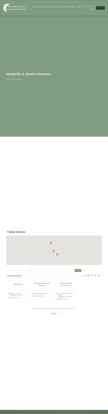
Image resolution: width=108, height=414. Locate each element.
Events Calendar (47, 308)
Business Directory (38, 308)
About (33, 6)
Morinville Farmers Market (69, 6)
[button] (57, 254)
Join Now (72, 308)
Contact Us (66, 308)
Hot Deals (54, 308)
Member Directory (56, 6)
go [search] (78, 270)
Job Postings (60, 308)
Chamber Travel (80, 6)
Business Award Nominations (44, 6)
